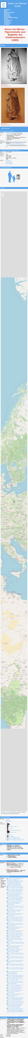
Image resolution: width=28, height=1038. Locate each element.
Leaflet (3, 812)
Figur (7, 822)
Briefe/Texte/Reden (9, 12)
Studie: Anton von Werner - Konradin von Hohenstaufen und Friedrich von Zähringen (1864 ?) (15, 890)
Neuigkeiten (7, 9)
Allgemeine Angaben (8, 131)
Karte (3, 188)
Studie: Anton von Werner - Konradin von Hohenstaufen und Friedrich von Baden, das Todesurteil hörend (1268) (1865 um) (15, 894)
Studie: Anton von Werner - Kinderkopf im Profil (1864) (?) (15, 887)
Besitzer (6, 19)
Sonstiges (7, 24)
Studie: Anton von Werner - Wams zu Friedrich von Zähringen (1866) (15, 991)
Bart (10, 824)
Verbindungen (6, 876)
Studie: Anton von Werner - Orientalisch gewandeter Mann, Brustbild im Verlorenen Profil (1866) (15, 976)
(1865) (7, 140)
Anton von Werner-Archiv (17, 4)
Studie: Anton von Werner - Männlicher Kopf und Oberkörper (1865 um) (15, 928)
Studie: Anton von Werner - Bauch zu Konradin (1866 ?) (15, 934)
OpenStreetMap (9, 812)
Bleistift (8, 160)
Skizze (8, 819)
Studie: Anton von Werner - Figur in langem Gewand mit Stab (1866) (15, 939)
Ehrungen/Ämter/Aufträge (11, 17)
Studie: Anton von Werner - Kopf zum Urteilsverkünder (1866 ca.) (15, 961)
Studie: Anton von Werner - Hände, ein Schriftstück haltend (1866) (15, 943)
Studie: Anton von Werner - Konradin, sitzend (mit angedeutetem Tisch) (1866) (15, 946)
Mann (10, 834)
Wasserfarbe (9, 161)
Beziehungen (7, 16)
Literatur (4, 861)
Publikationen (8, 23)
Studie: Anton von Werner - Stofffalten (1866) (15, 979)
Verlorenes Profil (20, 839)
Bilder (5, 11)
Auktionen (7, 21)
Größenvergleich (6, 167)
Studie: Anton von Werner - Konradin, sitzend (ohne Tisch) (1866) (15, 954)
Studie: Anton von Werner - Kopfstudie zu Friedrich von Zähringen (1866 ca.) (15, 924)
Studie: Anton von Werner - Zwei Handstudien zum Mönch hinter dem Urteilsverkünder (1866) (15, 998)
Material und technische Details (11, 150)
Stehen (18, 838)
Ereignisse (7, 13)
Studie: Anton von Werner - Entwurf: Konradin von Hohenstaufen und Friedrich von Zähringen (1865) (15, 903)
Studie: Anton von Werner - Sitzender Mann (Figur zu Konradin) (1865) (15, 914)
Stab (18, 837)
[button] (14, 501)
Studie (8, 820)
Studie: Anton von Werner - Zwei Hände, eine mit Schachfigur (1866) (15, 995)
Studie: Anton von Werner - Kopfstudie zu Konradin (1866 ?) (15, 969)
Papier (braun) (10, 163)
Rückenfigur (11, 836)
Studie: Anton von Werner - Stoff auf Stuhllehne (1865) (15, 918)
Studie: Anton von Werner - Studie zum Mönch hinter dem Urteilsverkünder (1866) (15, 982)
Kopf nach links (13, 832)
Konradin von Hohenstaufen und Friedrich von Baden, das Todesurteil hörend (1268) (15, 144)
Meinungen (7, 15)
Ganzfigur (11, 828)
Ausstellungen (8, 20)
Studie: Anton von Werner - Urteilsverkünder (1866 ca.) (15, 931)
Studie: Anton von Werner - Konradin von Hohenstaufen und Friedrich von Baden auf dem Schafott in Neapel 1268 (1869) (15, 1005)
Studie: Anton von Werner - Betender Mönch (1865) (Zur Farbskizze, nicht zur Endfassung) (15, 898)
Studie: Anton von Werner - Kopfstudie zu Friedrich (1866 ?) (15, 965)
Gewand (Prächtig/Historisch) (15, 830)
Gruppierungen (6, 817)
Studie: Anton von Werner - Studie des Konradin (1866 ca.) (15, 1002)
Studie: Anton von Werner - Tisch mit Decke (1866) (15, 985)
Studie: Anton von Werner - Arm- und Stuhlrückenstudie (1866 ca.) (15, 920)
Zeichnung (9, 821)
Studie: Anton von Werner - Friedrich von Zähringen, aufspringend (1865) (15, 911)
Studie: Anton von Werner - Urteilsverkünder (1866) (15, 988)
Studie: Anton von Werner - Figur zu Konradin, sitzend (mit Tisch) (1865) (15, 907)
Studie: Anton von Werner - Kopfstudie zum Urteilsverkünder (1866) (15, 972)
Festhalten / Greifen (13, 826)
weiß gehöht (9, 162)
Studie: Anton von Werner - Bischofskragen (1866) (15, 936)
